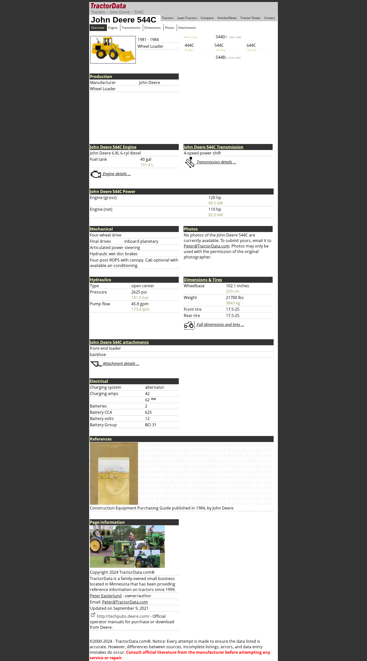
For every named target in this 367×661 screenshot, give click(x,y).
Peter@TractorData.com (206, 246)
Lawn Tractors (187, 18)
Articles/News (227, 18)
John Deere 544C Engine (113, 147)
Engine (113, 28)
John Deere (119, 12)
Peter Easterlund (106, 595)
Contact (269, 18)
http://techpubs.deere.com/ (122, 616)
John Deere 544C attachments (119, 342)
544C (139, 12)
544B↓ (228, 57)
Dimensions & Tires (203, 279)
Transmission (131, 28)
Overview (97, 28)
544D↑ (228, 37)
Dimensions (152, 28)
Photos (169, 28)
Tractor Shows (250, 18)
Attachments (187, 28)
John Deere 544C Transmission (213, 147)
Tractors (98, 12)
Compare (207, 18)
